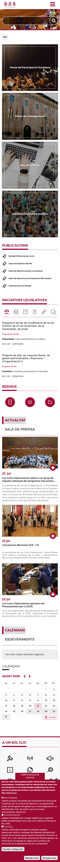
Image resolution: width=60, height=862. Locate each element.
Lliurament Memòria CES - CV (20, 545)
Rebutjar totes (32, 858)
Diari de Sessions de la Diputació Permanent (30, 278)
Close (56, 779)
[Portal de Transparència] (50, 770)
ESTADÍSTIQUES (12, 815)
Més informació (9, 793)
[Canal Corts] (30, 759)
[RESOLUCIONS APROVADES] (34, 313)
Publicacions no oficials (20, 286)
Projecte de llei (9, 366)
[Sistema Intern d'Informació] (50, 759)
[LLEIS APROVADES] (16, 313)
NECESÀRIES (10, 798)
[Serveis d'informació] (10, 770)
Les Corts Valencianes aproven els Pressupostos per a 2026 (23, 605)
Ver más (53, 468)
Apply (54, 21)
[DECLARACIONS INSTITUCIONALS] (44, 313)
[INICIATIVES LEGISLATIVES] (6, 313)
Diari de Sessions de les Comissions (26, 271)
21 (38, 705)
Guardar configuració (13, 849)
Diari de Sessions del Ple (20, 263)
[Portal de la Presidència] (10, 759)
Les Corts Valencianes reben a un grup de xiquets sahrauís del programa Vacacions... (28, 480)
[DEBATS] (53, 313)
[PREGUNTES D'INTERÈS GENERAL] (25, 313)
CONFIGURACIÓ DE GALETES (30, 776)
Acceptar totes (50, 858)
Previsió (52, 717)
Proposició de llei (10, 334)
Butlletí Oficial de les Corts (21, 256)
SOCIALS (8, 826)
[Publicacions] (30, 770)
